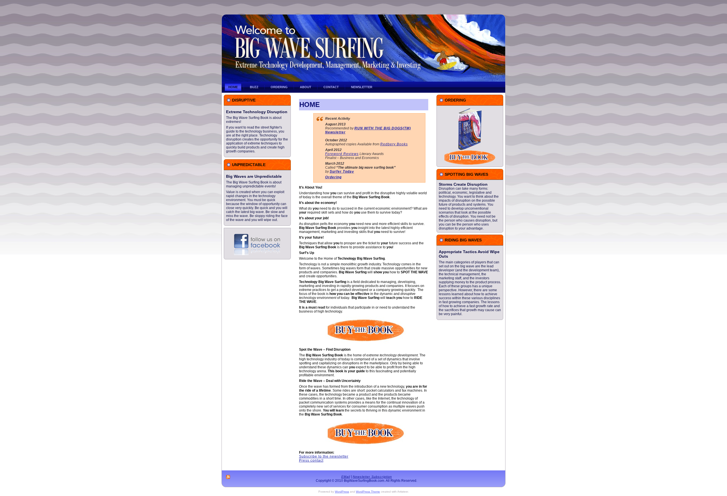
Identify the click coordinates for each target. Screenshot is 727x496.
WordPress (342, 491)
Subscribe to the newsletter (323, 456)
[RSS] (228, 477)
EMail (345, 476)
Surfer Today (342, 171)
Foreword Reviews (342, 154)
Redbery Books (394, 144)
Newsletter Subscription (372, 476)
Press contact (311, 460)
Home (309, 104)
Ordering (333, 177)
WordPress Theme (368, 491)
